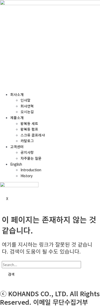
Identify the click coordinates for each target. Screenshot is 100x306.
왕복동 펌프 (29, 129)
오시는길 (27, 111)
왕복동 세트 (29, 123)
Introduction (31, 169)
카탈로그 (27, 140)
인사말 (26, 100)
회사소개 (17, 94)
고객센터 (17, 146)
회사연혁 (27, 106)
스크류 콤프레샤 (33, 135)
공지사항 (27, 152)
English (16, 164)
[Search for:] (48, 264)
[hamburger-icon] (6, 85)
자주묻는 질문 (31, 158)
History (27, 175)
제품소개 (17, 117)
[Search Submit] (88, 265)
